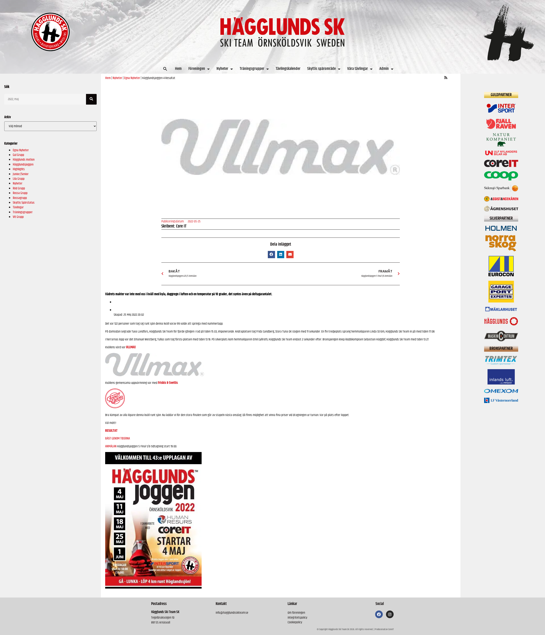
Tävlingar (18, 207)
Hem (178, 69)
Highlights (19, 169)
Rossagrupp (20, 198)
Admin (384, 69)
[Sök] (91, 99)
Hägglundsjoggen (23, 164)
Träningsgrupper (252, 69)
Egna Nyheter (21, 150)
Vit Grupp (18, 217)
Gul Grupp (18, 155)
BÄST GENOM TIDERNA (117, 438)
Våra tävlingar (357, 69)
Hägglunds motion (23, 159)
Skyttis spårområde (321, 69)
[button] (165, 69)
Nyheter (222, 69)
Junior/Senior (21, 174)
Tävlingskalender (288, 69)
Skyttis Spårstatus (23, 202)
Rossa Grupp (20, 193)
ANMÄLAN (110, 446)
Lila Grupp (18, 178)
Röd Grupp (19, 188)
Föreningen (196, 69)
